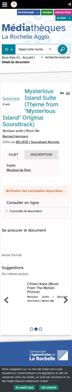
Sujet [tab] (13, 155)
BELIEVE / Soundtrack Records (37, 142)
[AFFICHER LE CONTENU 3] (40, 329)
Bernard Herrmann (15, 136)
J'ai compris (48, 387)
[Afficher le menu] (4, 5)
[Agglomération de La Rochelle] (49, 355)
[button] (70, 4)
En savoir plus (24, 387)
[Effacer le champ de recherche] (50, 49)
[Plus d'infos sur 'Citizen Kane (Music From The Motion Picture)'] (14, 286)
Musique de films (19, 170)
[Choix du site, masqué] (37, 12)
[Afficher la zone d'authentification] (15, 4)
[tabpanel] (31, 167)
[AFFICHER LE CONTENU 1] (31, 329)
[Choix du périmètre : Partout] (9, 49)
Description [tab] (41, 155)
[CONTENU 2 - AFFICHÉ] (36, 329)
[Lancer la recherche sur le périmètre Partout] (62, 49)
